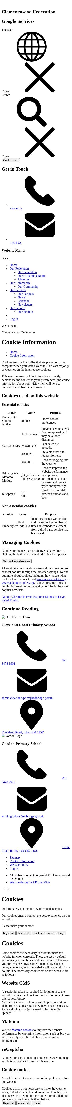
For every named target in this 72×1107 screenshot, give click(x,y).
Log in (14, 319)
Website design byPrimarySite (30, 882)
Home (13, 265)
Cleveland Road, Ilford (23, 732)
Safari (6, 600)
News (21, 297)
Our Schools (17, 308)
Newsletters (25, 304)
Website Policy (19, 864)
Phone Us (16, 208)
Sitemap (15, 857)
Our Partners (18, 290)
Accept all (24, 933)
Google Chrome (12, 596)
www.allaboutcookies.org (18, 582)
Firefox (14, 600)
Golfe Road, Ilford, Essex (36, 848)
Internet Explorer (34, 596)
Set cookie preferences (16, 561)
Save (37, 1103)
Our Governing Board (32, 275)
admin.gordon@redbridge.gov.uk (23, 816)
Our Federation (19, 268)
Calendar (23, 301)
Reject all (8, 933)
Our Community (20, 283)
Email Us (15, 242)
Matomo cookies (22, 1030)
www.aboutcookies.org (51, 579)
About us (23, 279)
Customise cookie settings (49, 933)
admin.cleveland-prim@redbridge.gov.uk (27, 698)
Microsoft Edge (55, 596)
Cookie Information (22, 355)
